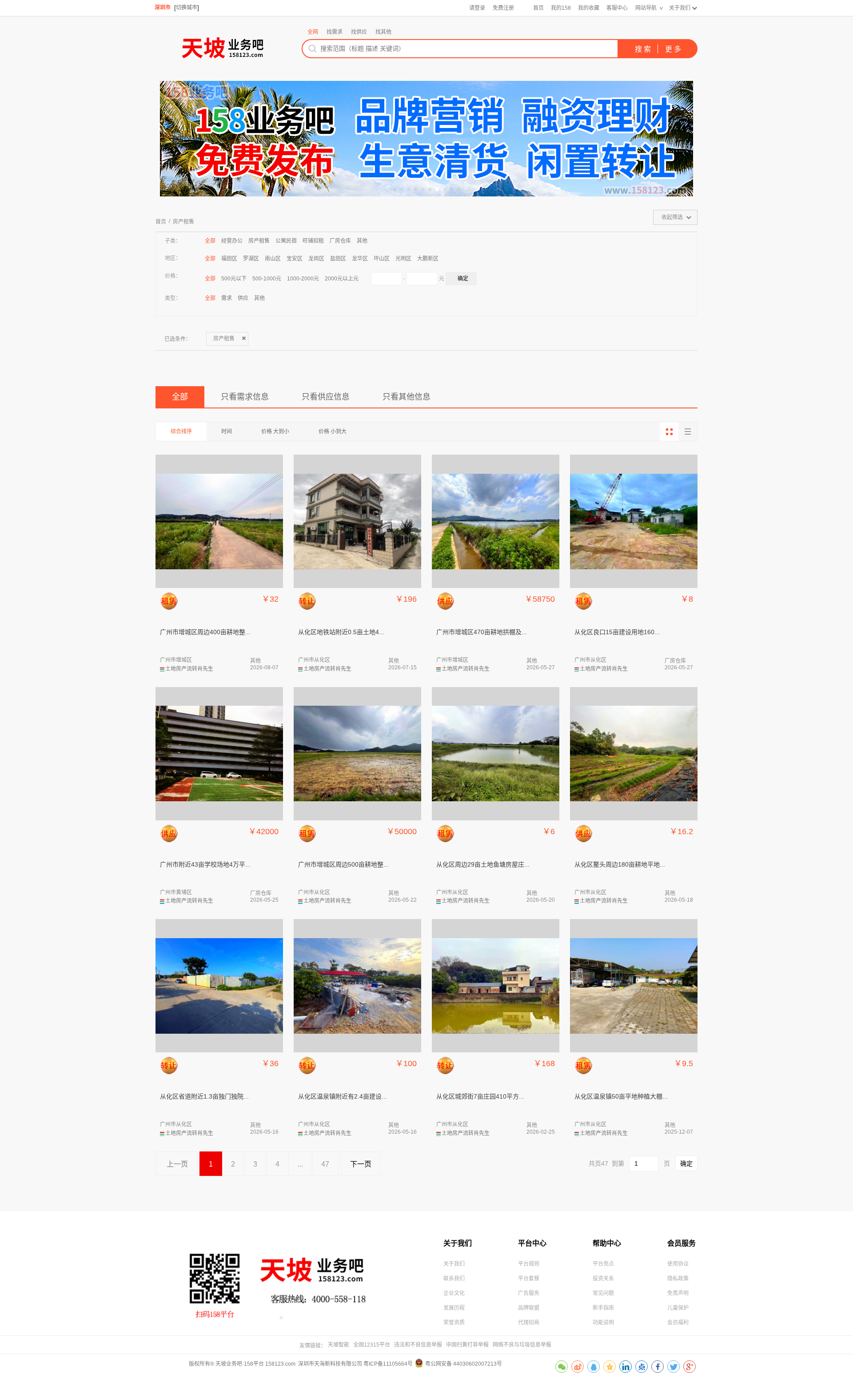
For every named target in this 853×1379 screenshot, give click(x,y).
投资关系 (603, 1278)
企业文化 (454, 1293)
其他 (362, 241)
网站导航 (646, 8)
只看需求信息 (245, 396)
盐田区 (338, 259)
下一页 (360, 1164)
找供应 (359, 32)
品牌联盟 (528, 1308)
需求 (226, 298)
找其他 (383, 32)
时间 (226, 431)
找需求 (335, 32)
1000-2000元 (303, 279)
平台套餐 (528, 1278)
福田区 (229, 259)
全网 (312, 32)
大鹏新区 (427, 259)
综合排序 (181, 431)
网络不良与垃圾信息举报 (522, 1345)
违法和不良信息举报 (418, 1345)
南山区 (273, 259)
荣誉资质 (454, 1322)
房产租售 (183, 222)
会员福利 (678, 1322)
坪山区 (382, 259)
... (300, 1164)
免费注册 (503, 8)
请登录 (477, 8)
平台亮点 (603, 1264)
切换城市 (186, 7)
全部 (210, 241)
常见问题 (603, 1293)
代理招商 (528, 1322)
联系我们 (454, 1278)
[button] (394, 189)
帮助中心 (607, 1243)
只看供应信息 (326, 396)
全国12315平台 (371, 1345)
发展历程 (454, 1308)
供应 (243, 298)
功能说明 (603, 1322)
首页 (538, 8)
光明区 (403, 259)
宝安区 (295, 259)
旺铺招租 (313, 241)
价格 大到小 (275, 431)
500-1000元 (266, 279)
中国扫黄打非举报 (467, 1345)
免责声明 (678, 1293)
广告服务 (528, 1293)
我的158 (561, 8)
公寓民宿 (286, 241)
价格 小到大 (333, 431)
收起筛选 (672, 217)
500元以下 (234, 279)
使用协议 (678, 1264)
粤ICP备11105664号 (388, 1364)
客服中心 (617, 8)
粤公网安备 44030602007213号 (463, 1364)
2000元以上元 (342, 279)
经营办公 (232, 241)
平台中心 (532, 1243)
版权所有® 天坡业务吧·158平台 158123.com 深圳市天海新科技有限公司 (276, 1364)
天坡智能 (338, 1345)
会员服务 (681, 1243)
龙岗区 (316, 259)
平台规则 (528, 1264)
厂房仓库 (340, 241)
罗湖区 (251, 259)
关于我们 (679, 8)
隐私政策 (678, 1278)
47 (325, 1164)
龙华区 (360, 259)
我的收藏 (588, 8)
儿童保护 (678, 1308)
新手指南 (603, 1308)
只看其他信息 (406, 396)
